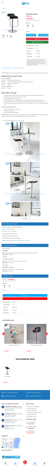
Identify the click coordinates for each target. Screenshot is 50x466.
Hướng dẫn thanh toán (32, 414)
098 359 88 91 (11, 271)
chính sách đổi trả (26, 240)
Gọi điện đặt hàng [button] (43, 35)
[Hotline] (25, 463)
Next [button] (46, 333)
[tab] (6, 68)
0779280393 (12, 410)
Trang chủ (4, 8)
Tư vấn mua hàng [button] (31, 35)
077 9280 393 (10, 254)
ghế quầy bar (18, 120)
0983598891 (12, 416)
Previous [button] (3, 333)
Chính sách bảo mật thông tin (33, 406)
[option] (14, 339)
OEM (37, 48)
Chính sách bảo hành (8, 231)
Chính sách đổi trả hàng (32, 410)
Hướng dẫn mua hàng (31, 416)
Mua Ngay (37, 38)
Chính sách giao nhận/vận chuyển (34, 412)
